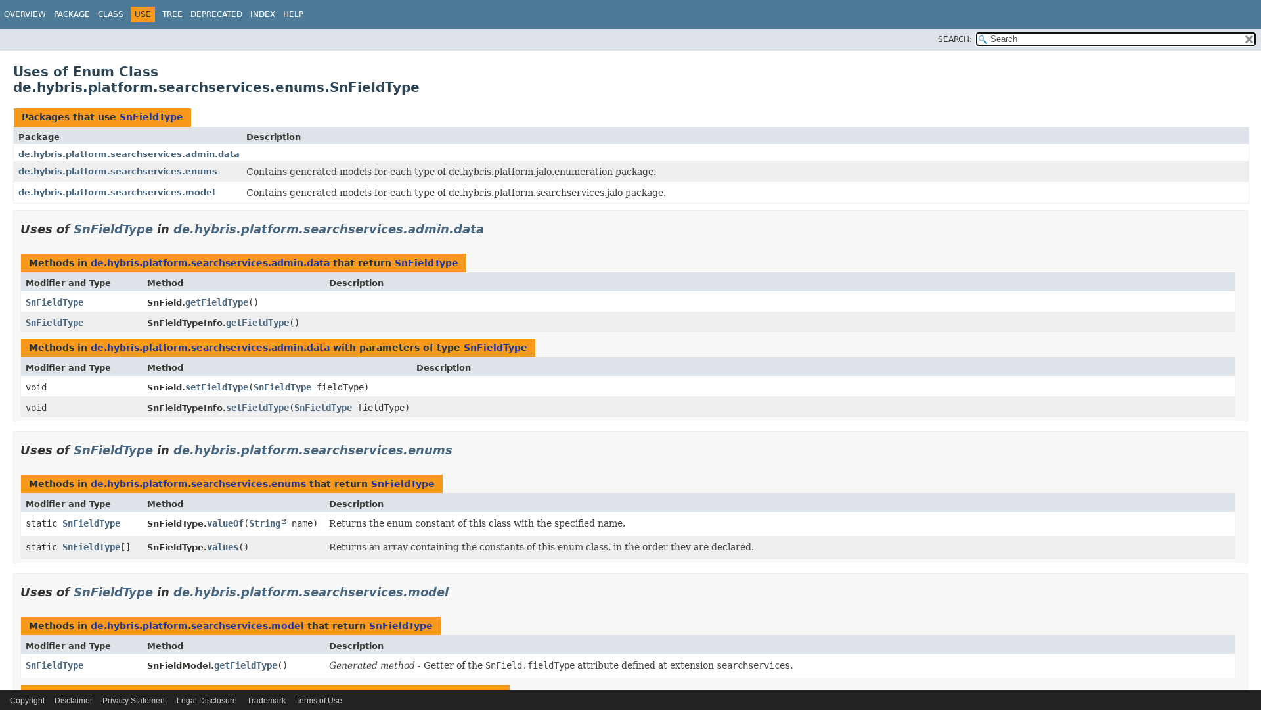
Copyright (27, 700)
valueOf (225, 523)
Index (262, 14)
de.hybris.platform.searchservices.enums (117, 171)
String (264, 523)
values (222, 547)
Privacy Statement (134, 700)
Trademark (266, 700)
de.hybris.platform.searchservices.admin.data (129, 154)
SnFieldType (151, 117)
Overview (25, 14)
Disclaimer (74, 700)
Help (293, 14)
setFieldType (216, 387)
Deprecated (216, 14)
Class (110, 14)
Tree (172, 14)
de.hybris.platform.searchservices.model (116, 192)
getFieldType (216, 302)
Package (72, 14)
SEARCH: (955, 39)
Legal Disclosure (207, 700)
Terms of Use (319, 700)
